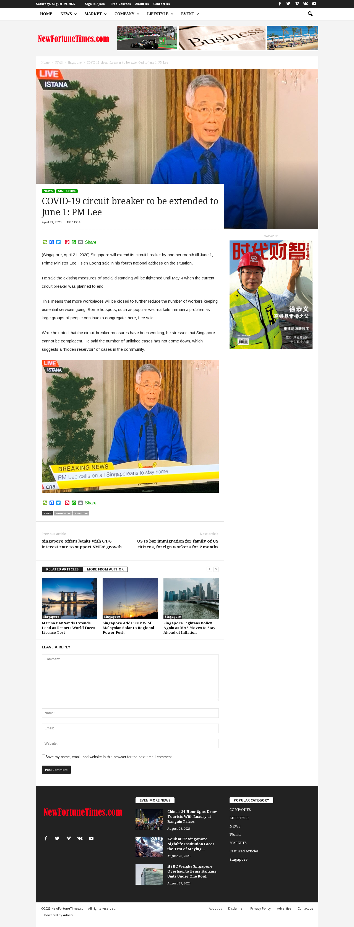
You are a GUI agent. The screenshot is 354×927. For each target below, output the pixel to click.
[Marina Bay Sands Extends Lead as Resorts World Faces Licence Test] (69, 598)
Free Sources (121, 4)
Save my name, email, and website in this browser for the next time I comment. (109, 757)
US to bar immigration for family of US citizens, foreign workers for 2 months (177, 544)
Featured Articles (244, 851)
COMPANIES (240, 810)
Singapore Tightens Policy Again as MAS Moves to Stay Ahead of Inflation (189, 628)
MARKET (93, 14)
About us (142, 4)
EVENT (187, 14)
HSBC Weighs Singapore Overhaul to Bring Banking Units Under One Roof (192, 871)
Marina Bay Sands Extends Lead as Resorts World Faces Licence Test (68, 628)
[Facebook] (280, 4)
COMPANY (124, 14)
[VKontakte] (305, 4)
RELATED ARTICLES (62, 569)
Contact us (161, 4)
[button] (310, 14)
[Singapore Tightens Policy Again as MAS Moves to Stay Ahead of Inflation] (191, 598)
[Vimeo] (297, 4)
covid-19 (81, 513)
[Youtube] (314, 4)
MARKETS (238, 843)
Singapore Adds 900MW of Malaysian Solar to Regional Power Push (128, 628)
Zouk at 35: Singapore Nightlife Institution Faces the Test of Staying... (190, 844)
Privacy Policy (260, 908)
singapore (63, 513)
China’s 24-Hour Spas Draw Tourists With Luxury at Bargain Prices (192, 817)
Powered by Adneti (58, 915)
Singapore (67, 191)
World (235, 834)
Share (91, 242)
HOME (46, 14)
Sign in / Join (95, 4)
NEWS (66, 14)
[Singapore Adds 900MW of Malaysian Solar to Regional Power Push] (130, 598)
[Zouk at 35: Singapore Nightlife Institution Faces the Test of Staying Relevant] (149, 847)
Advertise (284, 908)
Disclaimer (236, 908)
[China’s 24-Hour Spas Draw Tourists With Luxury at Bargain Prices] (149, 819)
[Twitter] (288, 4)
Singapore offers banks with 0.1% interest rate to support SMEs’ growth (82, 544)
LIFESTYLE (157, 14)
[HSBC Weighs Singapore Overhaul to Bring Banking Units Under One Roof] (149, 874)
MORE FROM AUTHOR (105, 569)
